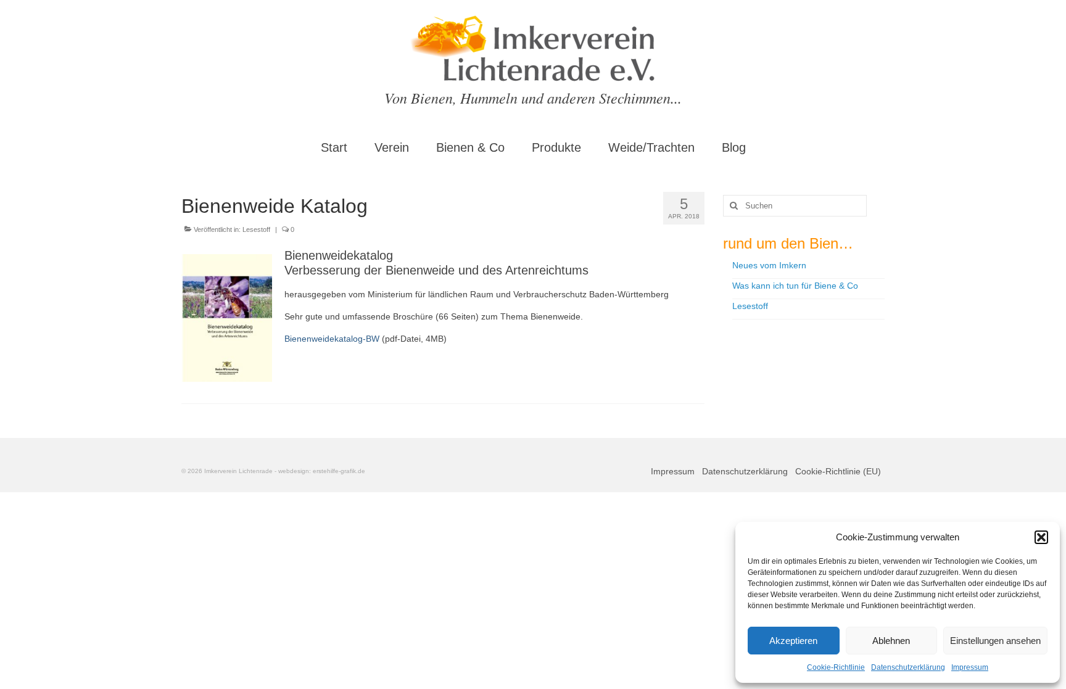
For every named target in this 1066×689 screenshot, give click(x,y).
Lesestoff (256, 229)
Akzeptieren (793, 640)
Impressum (969, 667)
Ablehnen (891, 640)
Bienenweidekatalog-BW (331, 339)
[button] (1041, 537)
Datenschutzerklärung (908, 667)
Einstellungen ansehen (995, 640)
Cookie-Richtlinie (836, 667)
